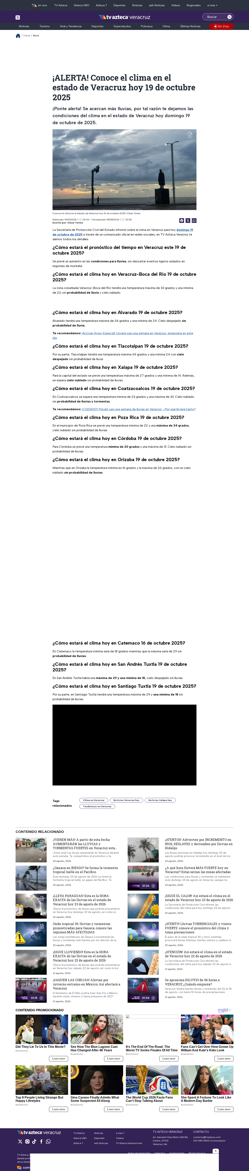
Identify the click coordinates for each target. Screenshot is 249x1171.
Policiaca (147, 26)
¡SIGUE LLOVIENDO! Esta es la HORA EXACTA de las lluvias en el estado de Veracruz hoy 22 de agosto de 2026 (82, 956)
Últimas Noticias (190, 26)
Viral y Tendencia (71, 26)
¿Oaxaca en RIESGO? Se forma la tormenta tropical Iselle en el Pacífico (85, 870)
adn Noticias (157, 5)
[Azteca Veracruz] (124, 17)
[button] (216, 1151)
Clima (166, 26)
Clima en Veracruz (93, 800)
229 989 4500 (201, 1140)
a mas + (212, 5)
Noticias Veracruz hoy (126, 800)
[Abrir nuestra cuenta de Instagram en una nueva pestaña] (27, 1141)
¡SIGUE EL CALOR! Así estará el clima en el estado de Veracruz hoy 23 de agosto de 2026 (199, 898)
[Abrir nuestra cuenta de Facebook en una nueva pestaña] (41, 1141)
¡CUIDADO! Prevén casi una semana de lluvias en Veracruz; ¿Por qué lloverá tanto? (139, 409)
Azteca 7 (101, 5)
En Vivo (223, 26)
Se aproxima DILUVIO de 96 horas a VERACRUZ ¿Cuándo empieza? (192, 982)
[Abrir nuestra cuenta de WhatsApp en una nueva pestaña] (48, 1141)
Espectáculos (122, 26)
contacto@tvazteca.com (207, 1137)
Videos (175, 5)
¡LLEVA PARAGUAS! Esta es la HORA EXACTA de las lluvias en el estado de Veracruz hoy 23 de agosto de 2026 (82, 900)
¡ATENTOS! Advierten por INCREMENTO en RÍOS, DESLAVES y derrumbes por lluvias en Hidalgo (199, 844)
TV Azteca (60, 5)
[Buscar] (229, 16)
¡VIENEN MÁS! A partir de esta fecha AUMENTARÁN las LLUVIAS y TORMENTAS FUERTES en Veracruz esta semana (84, 846)
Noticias (137, 5)
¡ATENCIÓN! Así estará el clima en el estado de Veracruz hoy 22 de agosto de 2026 (198, 954)
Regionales (194, 5)
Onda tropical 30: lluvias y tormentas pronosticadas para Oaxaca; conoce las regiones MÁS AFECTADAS (82, 928)
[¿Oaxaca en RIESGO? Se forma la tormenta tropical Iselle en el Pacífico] (31, 878)
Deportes (119, 5)
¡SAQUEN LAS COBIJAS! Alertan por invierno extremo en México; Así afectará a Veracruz (86, 984)
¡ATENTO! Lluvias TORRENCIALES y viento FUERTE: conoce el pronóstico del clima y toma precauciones (198, 928)
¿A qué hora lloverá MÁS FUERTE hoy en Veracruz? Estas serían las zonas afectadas (198, 870)
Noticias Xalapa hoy (160, 800)
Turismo (44, 26)
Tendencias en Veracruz (97, 806)
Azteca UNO (81, 5)
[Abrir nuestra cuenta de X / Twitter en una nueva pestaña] (20, 1141)
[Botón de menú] (18, 17)
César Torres (75, 222)
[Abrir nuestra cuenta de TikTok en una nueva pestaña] (34, 1141)
